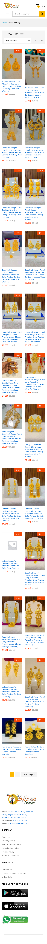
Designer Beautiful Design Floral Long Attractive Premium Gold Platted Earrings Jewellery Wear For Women (34, 451)
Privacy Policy (8, 852)
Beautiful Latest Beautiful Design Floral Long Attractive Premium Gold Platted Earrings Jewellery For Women (35, 579)
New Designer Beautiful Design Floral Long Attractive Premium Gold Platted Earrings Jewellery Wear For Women (35, 383)
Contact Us (7, 869)
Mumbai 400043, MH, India (14, 817)
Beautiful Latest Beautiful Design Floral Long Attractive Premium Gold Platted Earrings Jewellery (12, 642)
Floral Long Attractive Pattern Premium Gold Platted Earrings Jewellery (12, 750)
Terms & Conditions (10, 855)
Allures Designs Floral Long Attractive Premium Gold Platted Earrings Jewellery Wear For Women (34, 92)
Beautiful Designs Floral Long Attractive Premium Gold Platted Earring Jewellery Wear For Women (12, 152)
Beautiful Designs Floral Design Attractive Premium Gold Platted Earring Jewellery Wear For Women (11, 276)
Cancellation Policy (10, 848)
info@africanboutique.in (18, 823)
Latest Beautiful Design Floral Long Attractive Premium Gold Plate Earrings (10, 564)
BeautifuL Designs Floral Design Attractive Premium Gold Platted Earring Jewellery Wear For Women (34, 214)
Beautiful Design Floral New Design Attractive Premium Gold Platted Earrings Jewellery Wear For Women (35, 337)
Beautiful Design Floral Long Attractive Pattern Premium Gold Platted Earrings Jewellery (35, 701)
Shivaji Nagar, (8, 815)
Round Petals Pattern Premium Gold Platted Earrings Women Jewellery (34, 750)
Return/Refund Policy (11, 844)
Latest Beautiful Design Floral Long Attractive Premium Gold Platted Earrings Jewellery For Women (34, 513)
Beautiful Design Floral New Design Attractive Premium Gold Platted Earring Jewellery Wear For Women (35, 275)
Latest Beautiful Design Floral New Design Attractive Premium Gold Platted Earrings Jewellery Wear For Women (12, 386)
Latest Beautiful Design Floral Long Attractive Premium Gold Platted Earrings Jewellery (11, 692)
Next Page (28, 774)
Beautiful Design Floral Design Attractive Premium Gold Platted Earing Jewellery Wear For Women (12, 212)
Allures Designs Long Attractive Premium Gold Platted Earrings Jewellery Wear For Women (11, 86)
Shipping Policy (8, 841)
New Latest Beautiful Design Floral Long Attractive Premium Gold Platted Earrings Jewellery (34, 640)
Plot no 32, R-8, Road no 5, (23, 812)
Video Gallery (8, 877)
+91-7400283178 (20, 820)
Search (42, 14)
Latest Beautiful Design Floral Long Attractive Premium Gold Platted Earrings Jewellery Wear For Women (11, 515)
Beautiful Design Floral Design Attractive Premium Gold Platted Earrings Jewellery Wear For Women (12, 337)
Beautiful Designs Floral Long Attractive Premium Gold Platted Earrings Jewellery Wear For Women (34, 152)
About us (6, 837)
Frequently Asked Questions (14, 873)
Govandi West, (20, 815)
